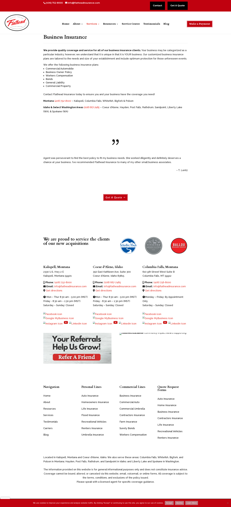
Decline (179, 503)
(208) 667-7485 (112, 282)
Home (65, 24)
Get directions (54, 290)
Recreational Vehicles (93, 421)
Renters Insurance (168, 437)
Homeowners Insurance (95, 402)
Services (91, 24)
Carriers (48, 428)
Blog (166, 24)
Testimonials (151, 24)
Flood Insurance (90, 415)
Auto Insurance (90, 395)
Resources (109, 24)
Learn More (192, 503)
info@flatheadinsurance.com (70, 286)
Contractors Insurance (132, 415)
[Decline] (227, 503)
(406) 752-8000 (54, 3)
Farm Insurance (128, 421)
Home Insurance (166, 405)
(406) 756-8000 (162, 282)
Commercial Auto (129, 402)
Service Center (131, 24)
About (76, 24)
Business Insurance (130, 395)
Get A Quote (177, 6)
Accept (169, 503)
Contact (157, 6)
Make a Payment (199, 23)
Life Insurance (89, 408)
